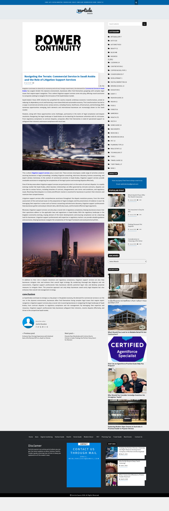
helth (113, 121)
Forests (114, 109)
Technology (116, 152)
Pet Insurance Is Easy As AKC (136, 210)
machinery (115, 129)
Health (74, 2)
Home (46, 2)
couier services (117, 74)
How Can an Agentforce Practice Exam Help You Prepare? (126, 365)
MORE (94, 2)
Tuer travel (116, 164)
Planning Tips (117, 145)
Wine (113, 168)
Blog (114, 52)
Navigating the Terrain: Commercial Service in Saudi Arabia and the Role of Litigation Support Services (59, 78)
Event (113, 94)
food (113, 105)
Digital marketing (57, 2)
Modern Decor (88, 2)
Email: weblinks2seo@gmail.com (127, 184)
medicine (115, 133)
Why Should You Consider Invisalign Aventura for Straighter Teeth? (126, 396)
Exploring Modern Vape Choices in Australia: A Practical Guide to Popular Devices (125, 428)
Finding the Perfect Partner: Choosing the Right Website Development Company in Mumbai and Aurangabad (132, 449)
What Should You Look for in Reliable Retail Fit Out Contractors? (127, 333)
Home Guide (80, 2)
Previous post (28, 333)
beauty (114, 48)
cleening (115, 62)
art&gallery (116, 37)
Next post (69, 333)
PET (113, 141)
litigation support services (41, 173)
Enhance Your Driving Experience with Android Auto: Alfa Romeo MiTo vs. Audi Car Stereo (37, 337)
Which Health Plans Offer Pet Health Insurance (136, 196)
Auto (50, 2)
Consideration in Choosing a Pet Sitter (135, 240)
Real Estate (116, 149)
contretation (117, 66)
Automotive (116, 45)
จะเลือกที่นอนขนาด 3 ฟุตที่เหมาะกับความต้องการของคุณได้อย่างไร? (127, 302)
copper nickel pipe (118, 70)
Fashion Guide (67, 2)
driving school (117, 86)
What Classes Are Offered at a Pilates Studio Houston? (131, 476)
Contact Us (100, 2)
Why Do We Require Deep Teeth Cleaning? (129, 462)
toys (113, 156)
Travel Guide (116, 160)
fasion (114, 102)
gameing (114, 113)
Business (114, 56)
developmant (116, 78)
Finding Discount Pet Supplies (135, 225)
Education (115, 90)
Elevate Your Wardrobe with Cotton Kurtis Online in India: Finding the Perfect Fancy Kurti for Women (80, 338)
